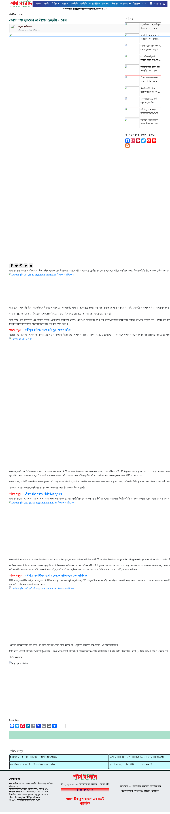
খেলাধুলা (105, 3)
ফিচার (135, 3)
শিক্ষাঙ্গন (114, 3)
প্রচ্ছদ (38, 3)
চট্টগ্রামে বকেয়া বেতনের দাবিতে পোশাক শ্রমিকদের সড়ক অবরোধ (150, 79)
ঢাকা (21, 14)
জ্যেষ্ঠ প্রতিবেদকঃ (25, 26)
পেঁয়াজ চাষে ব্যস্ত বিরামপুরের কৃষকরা (43, 493)
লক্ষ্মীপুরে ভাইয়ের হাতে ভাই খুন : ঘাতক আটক (48, 330)
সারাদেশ (65, 3)
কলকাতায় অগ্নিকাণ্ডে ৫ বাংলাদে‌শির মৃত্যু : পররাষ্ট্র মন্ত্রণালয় (150, 37)
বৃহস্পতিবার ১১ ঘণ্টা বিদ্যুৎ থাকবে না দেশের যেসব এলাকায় (151, 26)
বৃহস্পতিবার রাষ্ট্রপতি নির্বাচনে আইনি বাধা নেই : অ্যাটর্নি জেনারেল (150, 58)
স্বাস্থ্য (145, 3)
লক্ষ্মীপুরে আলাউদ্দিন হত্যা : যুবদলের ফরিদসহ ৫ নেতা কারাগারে (56, 575)
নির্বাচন (54, 3)
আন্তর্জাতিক (94, 3)
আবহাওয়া (124, 3)
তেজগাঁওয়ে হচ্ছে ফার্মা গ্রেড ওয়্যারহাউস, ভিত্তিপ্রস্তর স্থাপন (149, 100)
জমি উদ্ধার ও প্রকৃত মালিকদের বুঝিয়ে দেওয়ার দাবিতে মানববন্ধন (150, 111)
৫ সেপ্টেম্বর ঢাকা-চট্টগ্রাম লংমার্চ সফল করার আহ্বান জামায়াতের (33, 757)
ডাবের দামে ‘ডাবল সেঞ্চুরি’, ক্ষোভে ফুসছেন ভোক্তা (151, 47)
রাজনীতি (74, 3)
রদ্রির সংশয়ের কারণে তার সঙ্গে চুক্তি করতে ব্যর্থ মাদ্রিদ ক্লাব (150, 69)
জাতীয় (46, 3)
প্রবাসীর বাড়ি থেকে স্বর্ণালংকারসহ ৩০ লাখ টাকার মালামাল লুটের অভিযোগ (149, 90)
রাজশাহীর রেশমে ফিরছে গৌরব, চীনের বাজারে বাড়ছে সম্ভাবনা (32, 764)
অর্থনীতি (83, 3)
